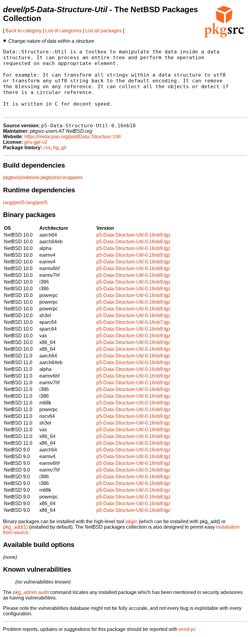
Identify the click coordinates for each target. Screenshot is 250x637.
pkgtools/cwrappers (62, 177)
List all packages (103, 30)
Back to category (23, 30)
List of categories (63, 30)
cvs (47, 147)
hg (56, 147)
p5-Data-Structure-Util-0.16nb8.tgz (133, 241)
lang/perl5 (14, 202)
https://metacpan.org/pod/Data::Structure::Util (72, 136)
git (63, 147)
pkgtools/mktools (21, 177)
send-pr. (187, 629)
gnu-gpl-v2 (35, 142)
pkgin (132, 521)
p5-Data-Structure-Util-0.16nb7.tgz (133, 322)
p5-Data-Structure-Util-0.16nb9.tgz (133, 234)
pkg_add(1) (15, 527)
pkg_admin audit (31, 592)
